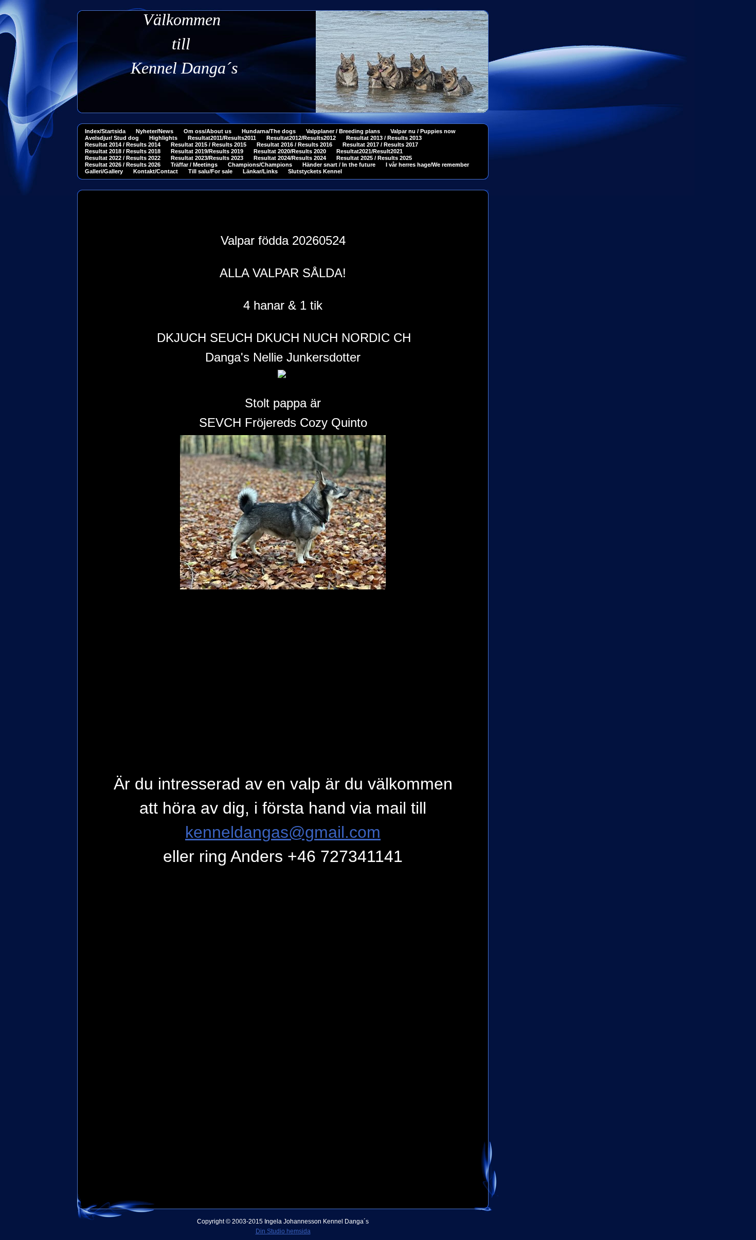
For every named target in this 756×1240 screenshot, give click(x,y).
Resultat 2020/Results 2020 (290, 151)
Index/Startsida (105, 131)
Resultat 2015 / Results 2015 (208, 144)
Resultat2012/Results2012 (301, 138)
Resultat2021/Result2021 (369, 151)
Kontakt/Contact (155, 171)
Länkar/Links (260, 171)
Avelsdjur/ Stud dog (112, 138)
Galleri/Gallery (104, 171)
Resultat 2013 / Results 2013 (384, 138)
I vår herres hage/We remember (427, 164)
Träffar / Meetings (194, 164)
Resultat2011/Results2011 (222, 138)
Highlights (163, 138)
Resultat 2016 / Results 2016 (294, 144)
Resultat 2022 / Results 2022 (122, 158)
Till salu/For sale (210, 171)
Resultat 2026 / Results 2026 (122, 164)
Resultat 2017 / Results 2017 (380, 144)
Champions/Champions (260, 164)
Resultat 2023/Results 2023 (207, 158)
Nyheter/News (154, 131)
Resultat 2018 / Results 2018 (122, 151)
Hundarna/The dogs (269, 131)
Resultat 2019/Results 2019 (207, 151)
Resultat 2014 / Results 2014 (122, 144)
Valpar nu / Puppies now (423, 131)
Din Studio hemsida (283, 1231)
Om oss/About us (207, 131)
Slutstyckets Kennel (315, 171)
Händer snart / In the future (338, 164)
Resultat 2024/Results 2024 (290, 158)
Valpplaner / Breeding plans (343, 131)
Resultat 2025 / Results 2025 (374, 158)
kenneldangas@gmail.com (283, 832)
